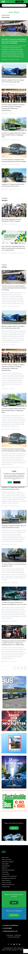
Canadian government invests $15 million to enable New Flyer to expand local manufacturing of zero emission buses (14, 642)
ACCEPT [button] (9, 482)
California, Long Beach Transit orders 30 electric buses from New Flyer (14, 526)
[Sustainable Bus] (3, 2)
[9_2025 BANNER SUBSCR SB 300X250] (14, 801)
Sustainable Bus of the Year (9, 878)
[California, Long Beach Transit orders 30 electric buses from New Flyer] (14, 517)
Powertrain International (8, 870)
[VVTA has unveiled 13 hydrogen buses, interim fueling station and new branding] (14, 151)
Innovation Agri (6, 886)
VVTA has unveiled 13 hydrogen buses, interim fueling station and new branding (14, 160)
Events (11, 224)
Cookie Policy (17, 935)
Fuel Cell (13, 164)
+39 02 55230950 (7, 928)
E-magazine (19, 1)
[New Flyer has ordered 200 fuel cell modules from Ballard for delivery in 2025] (14, 593)
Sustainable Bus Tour (14, 253)
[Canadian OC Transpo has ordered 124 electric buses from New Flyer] (14, 175)
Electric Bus (12, 59)
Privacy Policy (9, 935)
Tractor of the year (6, 882)
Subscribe (14, 828)
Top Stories (17, 59)
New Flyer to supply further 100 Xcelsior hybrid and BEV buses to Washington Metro (14, 135)
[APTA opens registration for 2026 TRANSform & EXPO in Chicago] (14, 210)
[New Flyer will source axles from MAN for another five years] (14, 555)
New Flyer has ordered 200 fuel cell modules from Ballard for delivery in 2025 (14, 603)
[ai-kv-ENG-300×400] (14, 772)
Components (13, 84)
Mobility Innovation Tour (8, 884)
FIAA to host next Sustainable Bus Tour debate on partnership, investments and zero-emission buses (13, 248)
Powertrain (4, 868)
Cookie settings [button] (17, 482)
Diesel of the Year (6, 880)
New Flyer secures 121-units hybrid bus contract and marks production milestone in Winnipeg (14, 41)
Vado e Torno (5, 857)
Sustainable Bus (6, 866)
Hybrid (18, 139)
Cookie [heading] (14, 471)
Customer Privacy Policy (14, 937)
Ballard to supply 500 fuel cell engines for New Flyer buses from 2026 (13, 81)
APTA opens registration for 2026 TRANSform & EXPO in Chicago (11, 220)
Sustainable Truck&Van (8, 861)
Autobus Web (5, 864)
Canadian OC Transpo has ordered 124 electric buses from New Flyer (13, 185)
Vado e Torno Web (6, 859)
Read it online (14, 915)
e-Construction (5, 874)
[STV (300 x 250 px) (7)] (14, 743)
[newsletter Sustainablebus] (14, 721)
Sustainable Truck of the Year (9, 876)
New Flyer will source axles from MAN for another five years (14, 565)
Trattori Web (5, 872)
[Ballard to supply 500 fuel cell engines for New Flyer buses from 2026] (14, 71)
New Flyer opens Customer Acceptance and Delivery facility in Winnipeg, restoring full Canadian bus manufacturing (13, 107)
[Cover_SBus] (14, 692)
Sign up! (14, 902)
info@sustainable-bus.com (10, 931)
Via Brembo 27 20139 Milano (10, 925)
